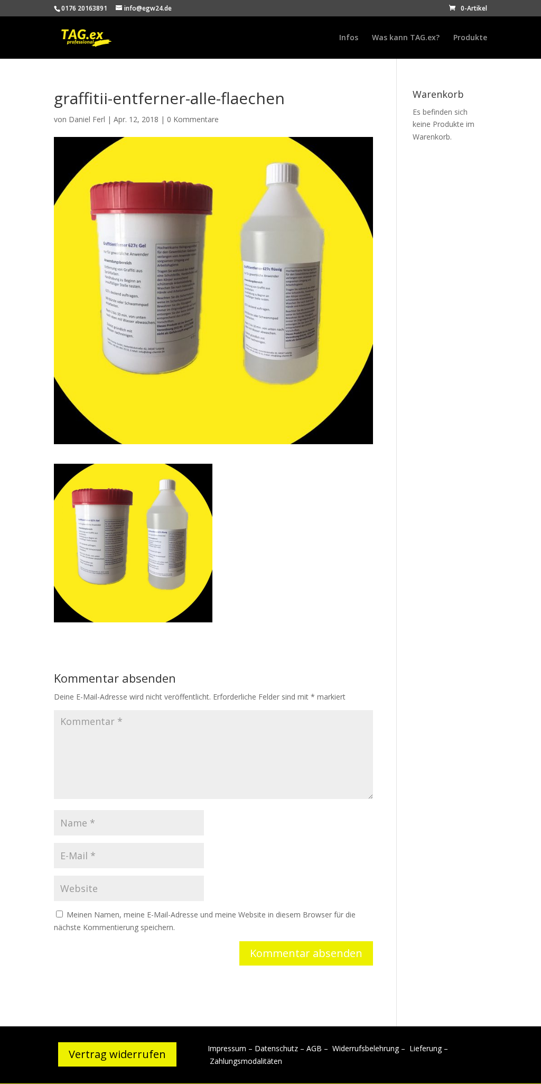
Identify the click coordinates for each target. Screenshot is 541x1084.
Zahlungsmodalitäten (246, 1061)
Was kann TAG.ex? (406, 38)
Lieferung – (428, 1048)
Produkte (470, 38)
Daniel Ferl (87, 119)
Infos (348, 38)
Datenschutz (276, 1048)
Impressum (227, 1048)
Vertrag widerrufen (117, 1054)
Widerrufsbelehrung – (369, 1048)
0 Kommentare (193, 119)
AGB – (318, 1048)
